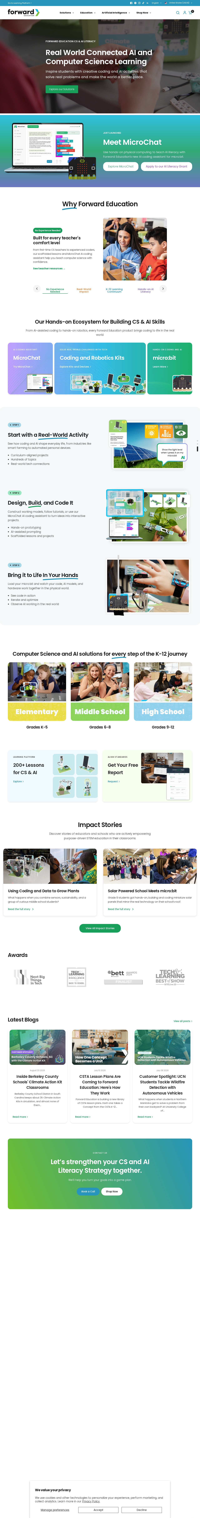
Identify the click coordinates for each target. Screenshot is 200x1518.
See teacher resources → (49, 268)
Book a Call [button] (88, 1191)
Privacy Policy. (91, 1501)
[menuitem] (20, 3)
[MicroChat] (30, 368)
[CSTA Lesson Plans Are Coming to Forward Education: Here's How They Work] (100, 1047)
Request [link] (113, 781)
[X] (135, 3)
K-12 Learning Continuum (114, 290)
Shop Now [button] (112, 1191)
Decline (142, 1510)
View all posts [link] (182, 1021)
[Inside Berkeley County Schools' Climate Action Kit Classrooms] (37, 1047)
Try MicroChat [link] (21, 366)
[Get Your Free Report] (147, 776)
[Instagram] (139, 3)
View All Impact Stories (100, 928)
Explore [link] (17, 781)
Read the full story (19, 909)
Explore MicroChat (120, 166)
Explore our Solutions (61, 89)
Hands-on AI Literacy (146, 290)
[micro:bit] (169, 368)
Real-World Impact (84, 290)
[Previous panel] (37, 288)
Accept (98, 1510)
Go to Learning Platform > (20, 3)
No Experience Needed (55, 290)
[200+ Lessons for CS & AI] (53, 776)
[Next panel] (163, 288)
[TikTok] (143, 3)
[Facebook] (131, 3)
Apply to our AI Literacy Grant (166, 166)
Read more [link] (19, 1117)
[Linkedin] (147, 3)
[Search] (178, 12)
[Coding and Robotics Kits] (100, 368)
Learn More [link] (159, 366)
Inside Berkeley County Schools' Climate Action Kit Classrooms (37, 1082)
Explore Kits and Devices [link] (74, 366)
